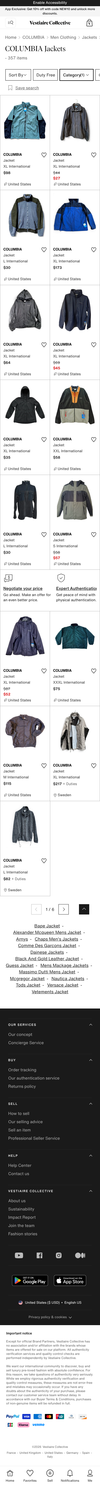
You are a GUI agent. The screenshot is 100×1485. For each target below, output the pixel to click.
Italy (50, 1457)
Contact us (18, 1173)
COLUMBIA (33, 37)
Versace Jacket (62, 985)
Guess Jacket (20, 965)
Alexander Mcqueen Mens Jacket (47, 932)
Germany (72, 1453)
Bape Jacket (47, 926)
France (11, 1453)
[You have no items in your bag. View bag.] (89, 22)
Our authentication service (33, 1078)
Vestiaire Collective (30, 1191)
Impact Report (22, 1217)
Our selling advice (25, 1122)
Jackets (89, 37)
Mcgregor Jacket (27, 978)
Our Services (22, 1025)
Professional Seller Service (34, 1138)
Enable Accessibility (50, 2)
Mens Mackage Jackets (64, 965)
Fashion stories (22, 1234)
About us (17, 1201)
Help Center (19, 1165)
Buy (12, 1060)
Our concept (20, 1034)
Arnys (22, 939)
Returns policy (22, 1086)
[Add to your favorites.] (44, 155)
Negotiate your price (23, 588)
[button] (89, 22)
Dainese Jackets (47, 952)
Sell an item (19, 1130)
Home (10, 37)
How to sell (18, 1113)
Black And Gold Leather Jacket (47, 959)
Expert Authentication (77, 588)
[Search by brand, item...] (10, 23)
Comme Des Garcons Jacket (47, 945)
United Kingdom (30, 1453)
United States (54, 1453)
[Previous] (36, 909)
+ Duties (70, 783)
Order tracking (22, 1070)
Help (13, 1156)
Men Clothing (63, 37)
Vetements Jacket (50, 992)
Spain (86, 1453)
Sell (13, 1104)
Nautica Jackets (68, 978)
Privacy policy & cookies (48, 1317)
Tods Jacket (28, 985)
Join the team (21, 1225)
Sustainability (21, 1209)
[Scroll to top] (84, 909)
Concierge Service (26, 1043)
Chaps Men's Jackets (56, 939)
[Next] (63, 909)
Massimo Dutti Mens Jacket (47, 972)
